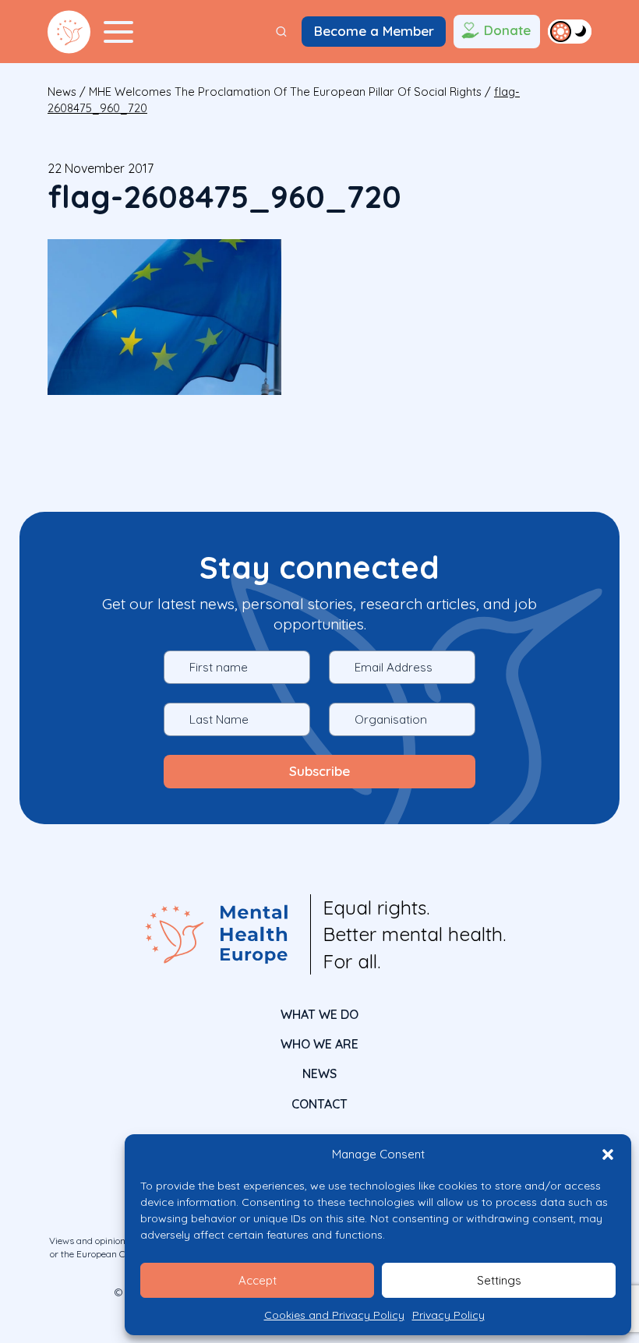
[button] (608, 1154)
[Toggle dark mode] (569, 31)
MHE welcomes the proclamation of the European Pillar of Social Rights (285, 91)
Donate (507, 30)
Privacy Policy (448, 1315)
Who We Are (319, 1044)
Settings (499, 1280)
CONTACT (319, 1104)
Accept (257, 1280)
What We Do (319, 1014)
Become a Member (374, 31)
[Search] (281, 31)
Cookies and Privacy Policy (334, 1315)
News (62, 91)
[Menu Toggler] (118, 32)
